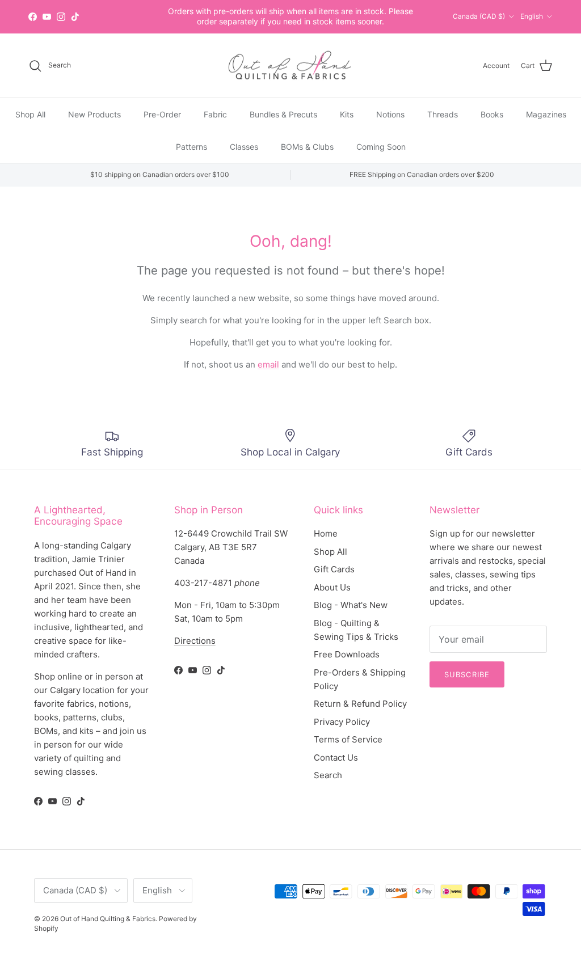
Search (328, 775)
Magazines (546, 114)
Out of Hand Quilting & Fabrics (107, 918)
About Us (332, 587)
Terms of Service (348, 739)
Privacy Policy (342, 721)
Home (326, 533)
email (268, 364)
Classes (244, 146)
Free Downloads (347, 654)
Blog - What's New (351, 605)
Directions (195, 640)
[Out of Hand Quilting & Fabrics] (290, 66)
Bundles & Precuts (283, 114)
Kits (346, 114)
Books (492, 114)
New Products (94, 114)
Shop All (30, 114)
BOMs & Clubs (307, 146)
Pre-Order (162, 114)
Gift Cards (334, 569)
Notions (390, 114)
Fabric (215, 114)
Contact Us (336, 757)
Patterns (191, 146)
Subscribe (466, 674)
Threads (442, 114)
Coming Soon (381, 146)
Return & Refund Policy (360, 703)
